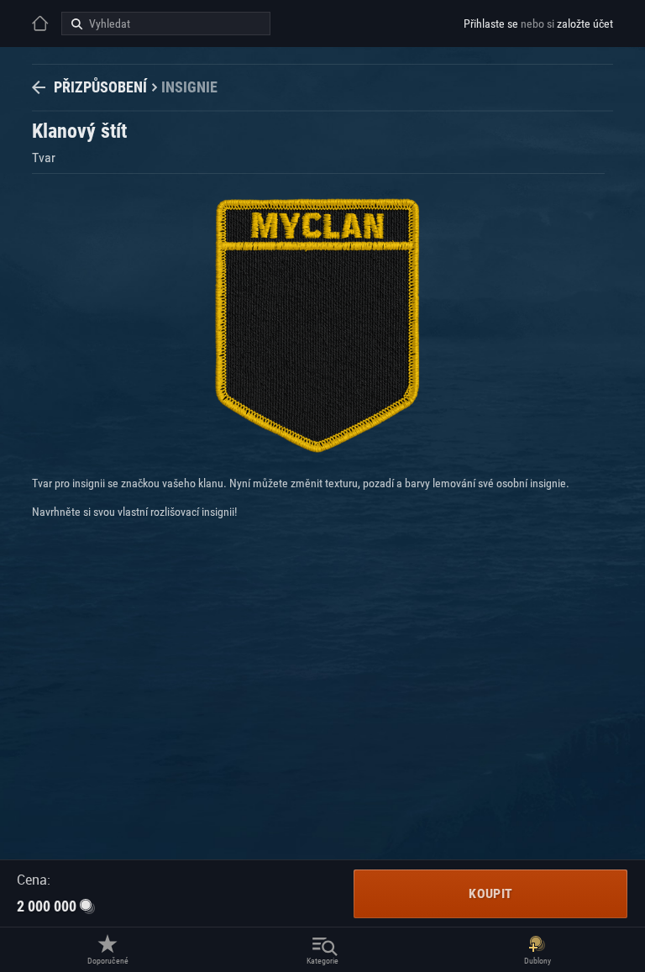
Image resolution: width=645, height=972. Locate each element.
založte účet (585, 23)
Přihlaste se (491, 23)
